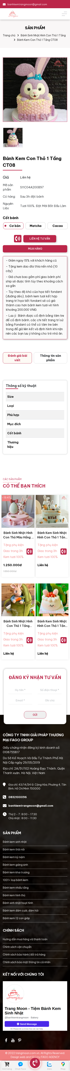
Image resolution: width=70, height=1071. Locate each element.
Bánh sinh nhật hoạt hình (18, 903)
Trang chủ (9, 35)
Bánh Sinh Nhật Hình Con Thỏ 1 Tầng (43, 35)
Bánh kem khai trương (16, 872)
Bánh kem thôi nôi (14, 849)
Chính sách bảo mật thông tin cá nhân (26, 962)
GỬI (35, 714)
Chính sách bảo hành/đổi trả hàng (24, 954)
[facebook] (35, 1006)
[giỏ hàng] (6, 1064)
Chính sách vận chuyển (17, 947)
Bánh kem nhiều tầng (16, 887)
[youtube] (13, 1040)
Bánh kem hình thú (14, 895)
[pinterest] (19, 1040)
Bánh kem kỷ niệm (14, 857)
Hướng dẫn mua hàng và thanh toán (25, 939)
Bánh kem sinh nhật (15, 842)
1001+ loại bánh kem (15, 880)
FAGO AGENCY (50, 1057)
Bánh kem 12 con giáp (16, 918)
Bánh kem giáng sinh (15, 864)
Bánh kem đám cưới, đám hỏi (20, 910)
